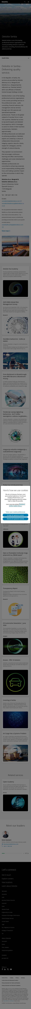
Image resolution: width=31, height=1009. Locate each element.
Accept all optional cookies (15, 515)
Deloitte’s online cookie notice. (17, 505)
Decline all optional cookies (15, 519)
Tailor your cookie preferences (15, 512)
